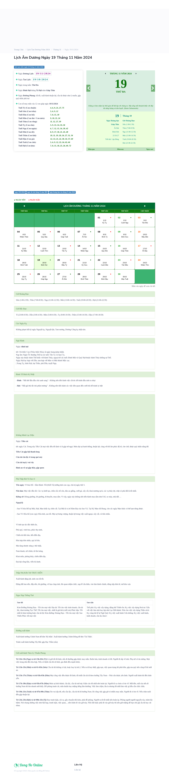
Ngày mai (149, 149)
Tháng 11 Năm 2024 (121, 73)
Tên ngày (20, 485)
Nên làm (19, 491)
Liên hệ (77, 770)
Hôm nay (120, 149)
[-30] (105, 74)
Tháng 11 (57, 50)
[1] (153, 88)
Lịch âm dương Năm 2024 (38, 50)
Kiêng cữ (20, 497)
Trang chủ (18, 50)
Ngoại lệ (19, 503)
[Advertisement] (84, 171)
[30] (136, 74)
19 (121, 84)
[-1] (88, 88)
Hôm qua (91, 149)
